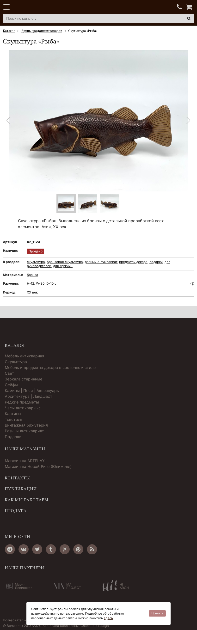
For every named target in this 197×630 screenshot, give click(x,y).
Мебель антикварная (24, 356)
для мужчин (63, 266)
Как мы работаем (27, 500)
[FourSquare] (65, 549)
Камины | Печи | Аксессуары (32, 390)
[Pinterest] (78, 549)
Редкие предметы (22, 402)
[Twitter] (37, 549)
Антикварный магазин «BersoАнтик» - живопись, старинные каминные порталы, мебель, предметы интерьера (32, 7)
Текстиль (13, 419)
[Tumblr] (51, 549)
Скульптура (16, 361)
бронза (32, 275)
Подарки (13, 436)
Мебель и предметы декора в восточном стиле (50, 367)
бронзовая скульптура (65, 262)
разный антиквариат (101, 262)
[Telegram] (10, 549)
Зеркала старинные (23, 379)
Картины (13, 413)
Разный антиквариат (24, 430)
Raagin (103, 626)
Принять (157, 613)
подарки (156, 262)
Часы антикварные (23, 407)
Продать (15, 510)
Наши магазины (25, 449)
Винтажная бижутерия (26, 425)
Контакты (17, 478)
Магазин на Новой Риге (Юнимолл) (38, 466)
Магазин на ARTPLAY (25, 460)
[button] (188, 120)
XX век (32, 292)
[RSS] (92, 549)
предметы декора (133, 262)
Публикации (21, 489)
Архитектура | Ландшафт (28, 396)
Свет (9, 373)
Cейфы (11, 384)
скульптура (36, 262)
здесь (108, 618)
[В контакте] (23, 549)
